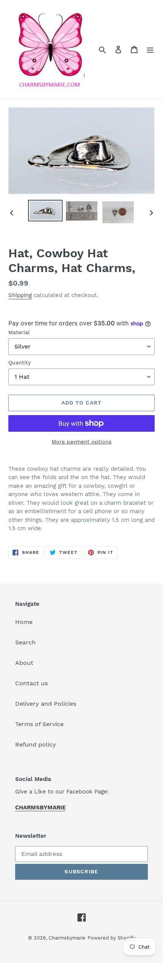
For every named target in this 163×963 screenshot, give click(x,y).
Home (24, 621)
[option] (45, 210)
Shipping (20, 295)
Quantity (19, 362)
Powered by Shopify (111, 938)
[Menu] (150, 49)
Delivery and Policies (45, 703)
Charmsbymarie (67, 938)
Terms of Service (39, 724)
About (24, 662)
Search (25, 642)
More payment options (81, 442)
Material (19, 332)
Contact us (31, 683)
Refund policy (35, 744)
